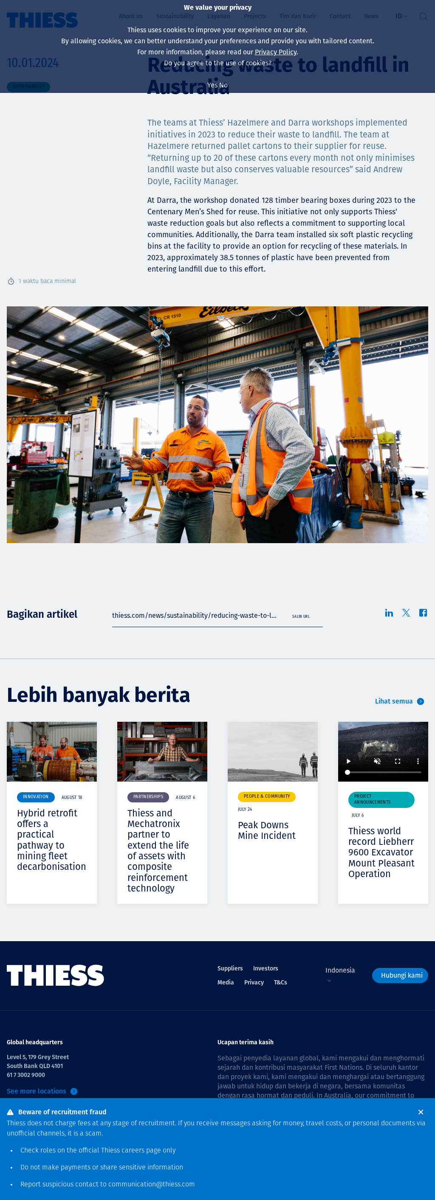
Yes (212, 85)
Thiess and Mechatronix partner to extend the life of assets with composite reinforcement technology (158, 850)
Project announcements (372, 799)
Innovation (36, 797)
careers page (141, 1150)
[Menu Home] (56, 976)
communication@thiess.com (151, 1184)
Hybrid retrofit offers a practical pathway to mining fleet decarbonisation (51, 839)
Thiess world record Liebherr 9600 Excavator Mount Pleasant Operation (381, 852)
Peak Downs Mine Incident (267, 830)
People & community (267, 796)
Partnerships (148, 797)
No (223, 85)
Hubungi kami (402, 975)
